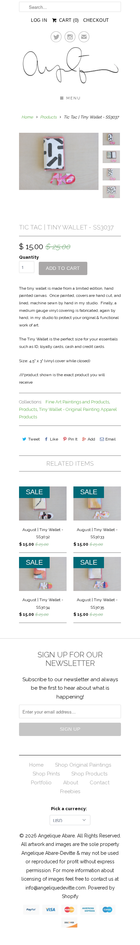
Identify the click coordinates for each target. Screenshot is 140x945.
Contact (99, 783)
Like (54, 439)
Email (110, 439)
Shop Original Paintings (83, 765)
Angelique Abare (56, 835)
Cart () (68, 20)
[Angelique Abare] (70, 66)
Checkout (96, 20)
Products (48, 117)
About (70, 783)
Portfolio (41, 783)
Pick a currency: (70, 808)
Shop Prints (46, 774)
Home (36, 765)
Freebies (70, 791)
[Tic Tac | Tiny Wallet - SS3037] (59, 161)
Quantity (29, 257)
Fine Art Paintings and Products (77, 401)
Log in (39, 20)
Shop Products (89, 774)
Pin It (72, 439)
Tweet (34, 439)
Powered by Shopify (88, 892)
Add (91, 439)
